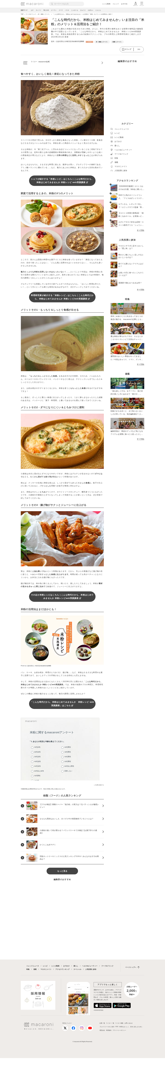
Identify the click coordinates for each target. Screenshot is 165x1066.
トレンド (116, 4)
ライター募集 (119, 1023)
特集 (28, 969)
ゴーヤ (61, 10)
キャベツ (38, 10)
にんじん (98, 10)
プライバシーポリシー (119, 1030)
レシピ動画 (106, 4)
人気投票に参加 (90, 969)
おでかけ (66, 966)
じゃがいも (74, 10)
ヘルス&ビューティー (89, 966)
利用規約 (108, 1030)
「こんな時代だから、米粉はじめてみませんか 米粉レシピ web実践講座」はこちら (62, 704)
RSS (117, 1026)
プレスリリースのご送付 (107, 1027)
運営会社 (102, 1030)
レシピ (45, 966)
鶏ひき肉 (46, 10)
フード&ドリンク (107, 966)
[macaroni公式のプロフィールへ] (62, 62)
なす (32, 10)
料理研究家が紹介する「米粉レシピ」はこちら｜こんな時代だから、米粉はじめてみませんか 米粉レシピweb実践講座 (62, 297)
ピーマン (53, 10)
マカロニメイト (46, 969)
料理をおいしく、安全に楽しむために (130, 1027)
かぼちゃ (90, 10)
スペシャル (77, 969)
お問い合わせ (128, 1023)
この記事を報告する (99, 785)
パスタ (67, 10)
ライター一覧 (110, 1023)
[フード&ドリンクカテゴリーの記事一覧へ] (89, 41)
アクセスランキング (62, 969)
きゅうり (83, 10)
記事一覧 (102, 1023)
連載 (35, 969)
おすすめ (124, 4)
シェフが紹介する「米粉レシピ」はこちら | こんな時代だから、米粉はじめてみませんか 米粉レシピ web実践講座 (62, 181)
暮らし (76, 966)
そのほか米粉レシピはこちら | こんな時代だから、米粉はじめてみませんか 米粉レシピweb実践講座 (62, 596)
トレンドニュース (32, 966)
